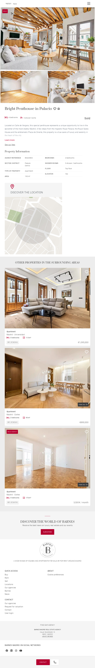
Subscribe (47, 532)
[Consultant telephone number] (55, 662)
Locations (9, 584)
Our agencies (10, 588)
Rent (7, 578)
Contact (43, 662)
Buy (6, 575)
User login (9, 613)
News (7, 594)
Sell (6, 581)
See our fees (10, 145)
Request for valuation (14, 607)
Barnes (8, 591)
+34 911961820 (47, 636)
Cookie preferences (56, 575)
